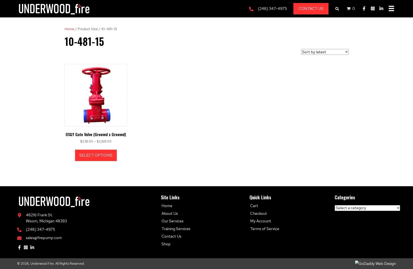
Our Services (172, 220)
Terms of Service (264, 228)
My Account (260, 220)
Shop (166, 243)
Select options (95, 155)
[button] (364, 8)
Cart (254, 205)
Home (69, 28)
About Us (170, 213)
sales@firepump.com (44, 237)
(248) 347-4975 (272, 8)
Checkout (258, 213)
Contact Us (171, 236)
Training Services (176, 228)
